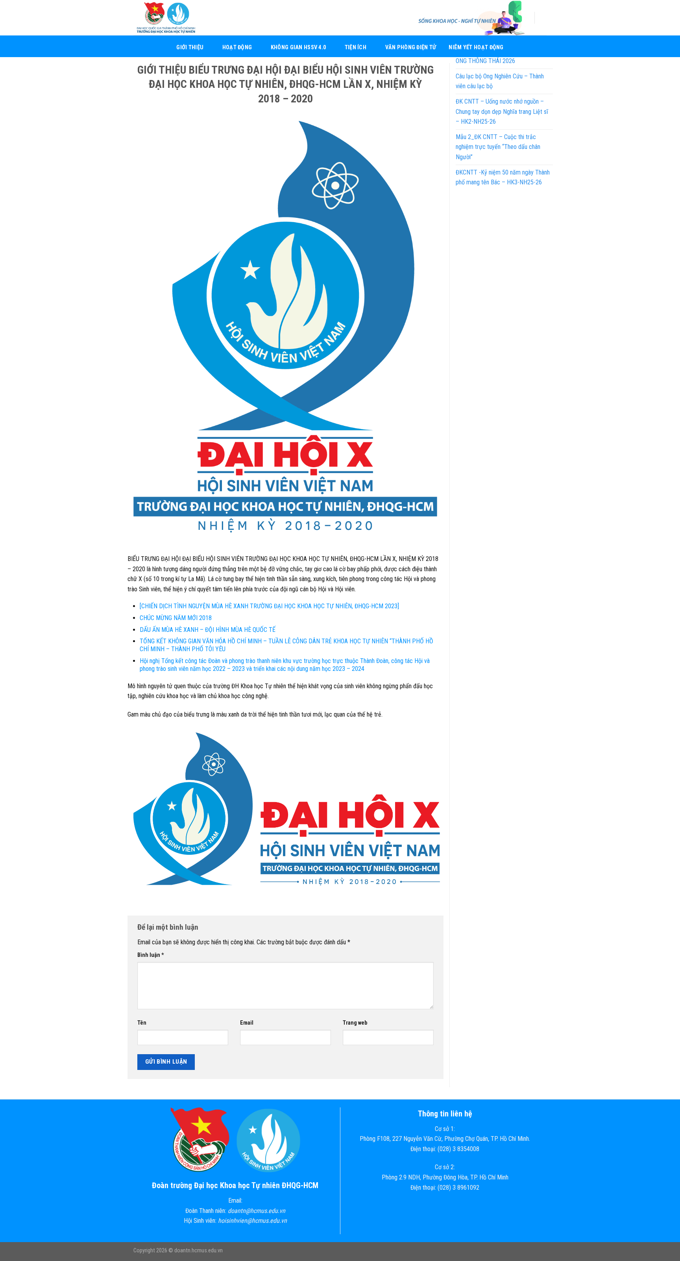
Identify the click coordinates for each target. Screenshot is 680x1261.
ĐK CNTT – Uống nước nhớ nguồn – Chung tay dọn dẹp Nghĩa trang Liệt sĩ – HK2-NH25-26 (502, 111)
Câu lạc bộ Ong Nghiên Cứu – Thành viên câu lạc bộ (500, 81)
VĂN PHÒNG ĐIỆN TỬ (410, 47)
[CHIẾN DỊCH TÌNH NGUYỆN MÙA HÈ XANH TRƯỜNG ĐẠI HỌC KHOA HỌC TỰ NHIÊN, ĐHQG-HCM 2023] (269, 606)
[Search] (544, 17)
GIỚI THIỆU (189, 47)
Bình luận (150, 955)
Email (246, 1023)
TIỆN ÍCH (355, 47)
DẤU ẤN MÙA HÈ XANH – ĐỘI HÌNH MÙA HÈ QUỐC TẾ (207, 629)
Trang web (355, 1023)
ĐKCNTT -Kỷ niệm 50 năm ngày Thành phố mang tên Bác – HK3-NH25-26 (503, 177)
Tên (141, 1023)
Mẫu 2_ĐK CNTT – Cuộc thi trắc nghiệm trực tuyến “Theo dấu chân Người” (498, 147)
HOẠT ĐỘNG (237, 47)
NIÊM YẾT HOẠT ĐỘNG (476, 47)
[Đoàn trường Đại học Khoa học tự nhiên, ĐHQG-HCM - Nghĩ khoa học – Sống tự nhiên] (172, 17)
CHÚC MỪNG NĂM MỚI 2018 (176, 618)
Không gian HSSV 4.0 (298, 47)
